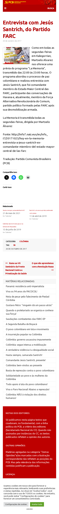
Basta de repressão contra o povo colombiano (30, 370)
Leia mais (29, 509)
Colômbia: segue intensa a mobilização (26, 344)
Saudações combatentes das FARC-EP (25, 319)
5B (14, 245)
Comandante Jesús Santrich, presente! (26, 360)
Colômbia (23, 241)
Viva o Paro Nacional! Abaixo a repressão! (27, 389)
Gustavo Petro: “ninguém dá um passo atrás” (29, 305)
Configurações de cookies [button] (16, 504)
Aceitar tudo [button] (37, 504)
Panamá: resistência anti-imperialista (25, 286)
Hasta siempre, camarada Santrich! (14, 210)
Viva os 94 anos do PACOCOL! (21, 291)
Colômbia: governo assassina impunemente (28, 339)
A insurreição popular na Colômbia (24, 334)
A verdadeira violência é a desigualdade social (30, 350)
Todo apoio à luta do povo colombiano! (27, 384)
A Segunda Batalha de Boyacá (21, 324)
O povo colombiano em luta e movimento (27, 329)
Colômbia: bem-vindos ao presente (24, 365)
